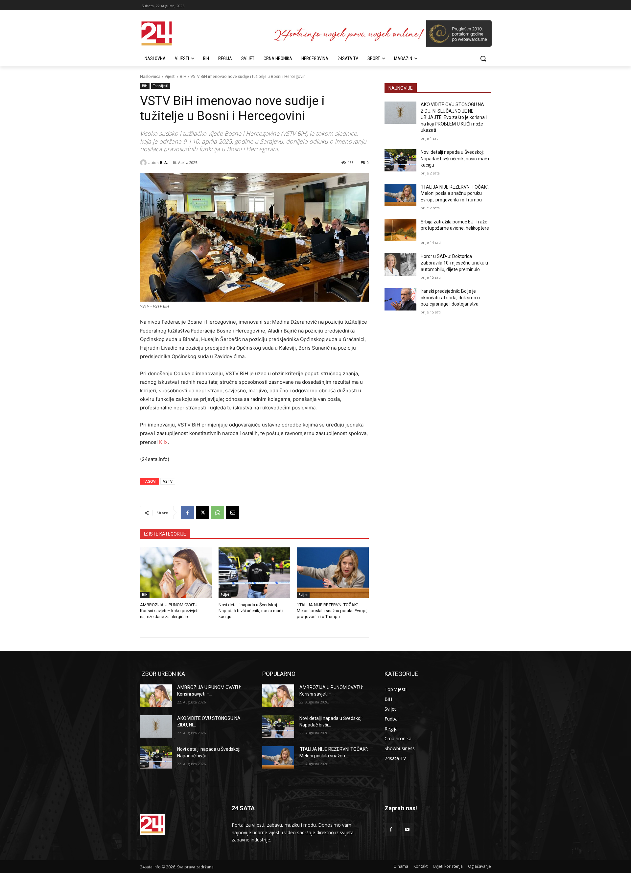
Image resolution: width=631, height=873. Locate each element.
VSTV (168, 481)
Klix (163, 442)
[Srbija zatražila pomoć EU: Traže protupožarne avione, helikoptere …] (400, 230)
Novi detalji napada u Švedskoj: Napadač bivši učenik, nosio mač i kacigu (251, 610)
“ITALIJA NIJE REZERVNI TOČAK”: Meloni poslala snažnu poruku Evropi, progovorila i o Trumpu (332, 610)
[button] (483, 58)
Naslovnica (150, 76)
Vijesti (170, 76)
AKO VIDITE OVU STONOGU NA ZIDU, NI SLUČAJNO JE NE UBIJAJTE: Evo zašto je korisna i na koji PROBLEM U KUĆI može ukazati (454, 117)
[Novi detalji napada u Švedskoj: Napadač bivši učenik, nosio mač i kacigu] (255, 572)
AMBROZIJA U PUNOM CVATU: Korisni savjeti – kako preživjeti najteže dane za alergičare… (169, 610)
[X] (202, 512)
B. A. (164, 162)
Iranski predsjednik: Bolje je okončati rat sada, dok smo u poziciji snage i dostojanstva (450, 297)
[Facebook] (187, 512)
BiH (183, 76)
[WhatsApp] (217, 512)
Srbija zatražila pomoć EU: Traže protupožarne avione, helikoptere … (455, 228)
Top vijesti (160, 85)
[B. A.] (144, 162)
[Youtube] (407, 829)
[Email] (232, 512)
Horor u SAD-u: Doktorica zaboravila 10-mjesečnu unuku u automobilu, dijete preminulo (454, 263)
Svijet (225, 594)
